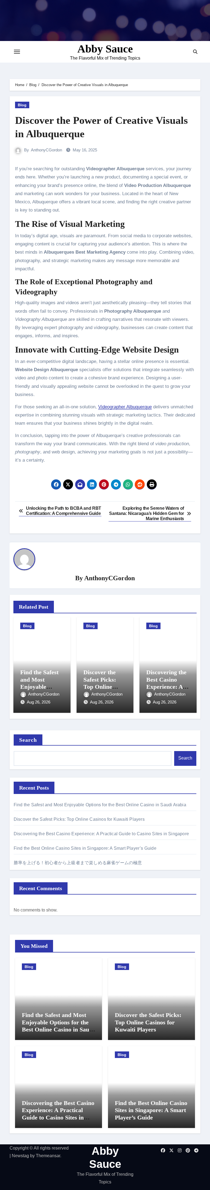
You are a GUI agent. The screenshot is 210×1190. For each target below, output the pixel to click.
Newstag (20, 1155)
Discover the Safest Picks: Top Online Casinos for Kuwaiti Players (104, 687)
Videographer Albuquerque (125, 406)
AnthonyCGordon (46, 150)
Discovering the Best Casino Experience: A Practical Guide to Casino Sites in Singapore (101, 833)
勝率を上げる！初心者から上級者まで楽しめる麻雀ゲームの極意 (78, 862)
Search (28, 740)
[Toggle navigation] (17, 51)
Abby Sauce (105, 49)
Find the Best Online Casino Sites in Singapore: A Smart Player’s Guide (85, 848)
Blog (22, 105)
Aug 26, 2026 (38, 702)
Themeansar (48, 1155)
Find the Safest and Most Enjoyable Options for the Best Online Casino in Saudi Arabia (100, 804)
